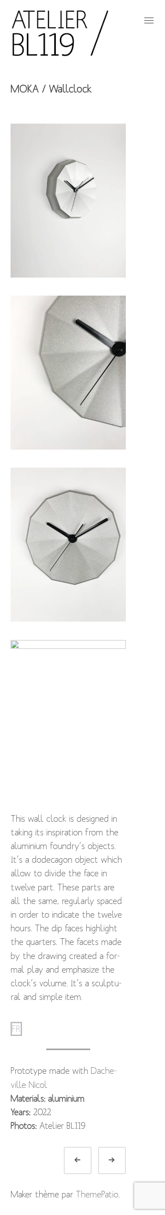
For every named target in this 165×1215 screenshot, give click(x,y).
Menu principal (147, 20)
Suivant (122, 1160)
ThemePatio (97, 1194)
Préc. (87, 1160)
